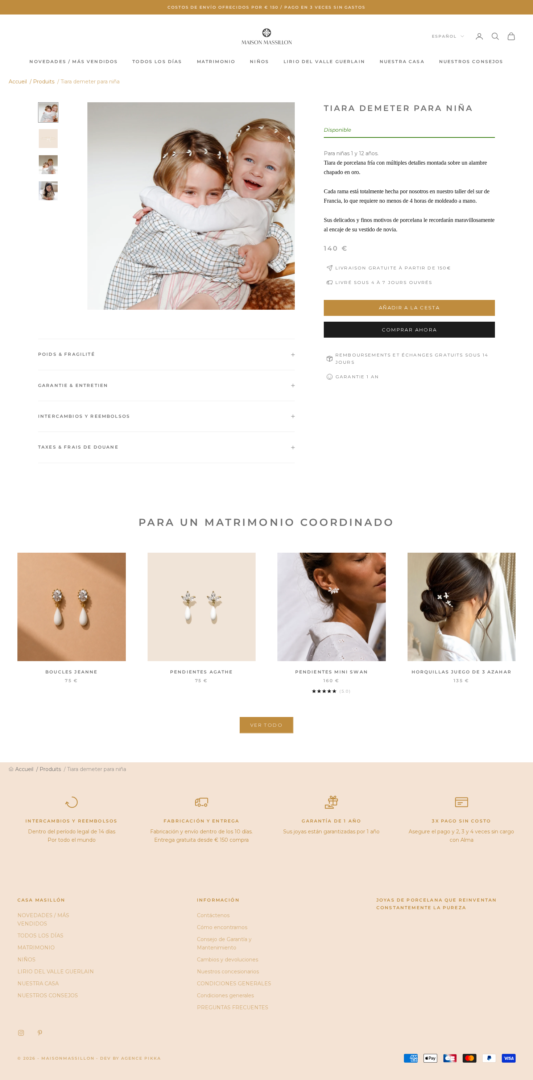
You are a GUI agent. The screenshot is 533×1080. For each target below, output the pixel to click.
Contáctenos (213, 915)
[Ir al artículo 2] (48, 138)
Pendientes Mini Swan (331, 672)
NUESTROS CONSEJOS (471, 61)
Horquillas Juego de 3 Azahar (462, 672)
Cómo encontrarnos (222, 927)
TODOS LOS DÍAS (157, 61)
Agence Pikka (141, 1058)
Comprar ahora (409, 330)
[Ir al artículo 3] (48, 164)
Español (444, 36)
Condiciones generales (225, 995)
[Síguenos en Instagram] (21, 1032)
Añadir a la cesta (409, 307)
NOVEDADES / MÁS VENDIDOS (73, 61)
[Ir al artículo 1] (48, 112)
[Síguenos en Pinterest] (40, 1032)
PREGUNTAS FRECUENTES (232, 1007)
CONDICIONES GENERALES (234, 983)
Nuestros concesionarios (228, 971)
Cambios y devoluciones (227, 959)
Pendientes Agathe (201, 672)
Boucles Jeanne (71, 672)
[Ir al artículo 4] (48, 191)
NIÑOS (259, 61)
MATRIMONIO (216, 61)
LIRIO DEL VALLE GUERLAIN (324, 61)
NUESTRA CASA (402, 61)
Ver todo (266, 725)
